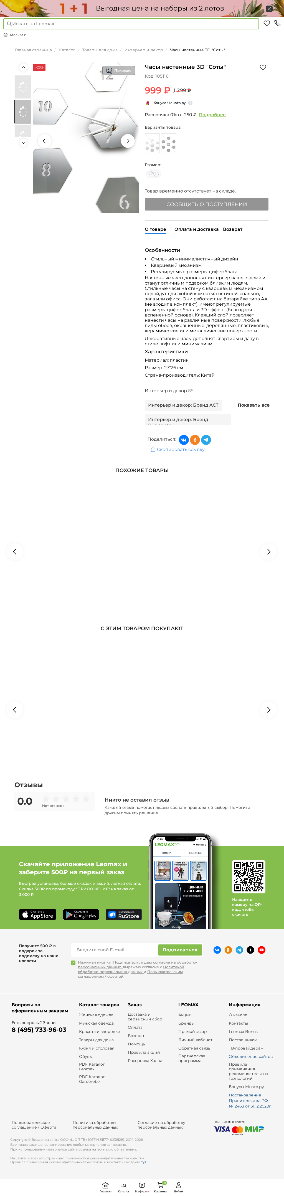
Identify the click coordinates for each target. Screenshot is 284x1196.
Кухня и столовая (96, 1048)
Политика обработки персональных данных (95, 1125)
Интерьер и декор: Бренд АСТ (183, 405)
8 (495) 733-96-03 (39, 1029)
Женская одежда (96, 1015)
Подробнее (212, 114)
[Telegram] (206, 440)
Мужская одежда (96, 1023)
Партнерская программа (191, 1058)
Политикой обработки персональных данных (131, 969)
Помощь (136, 1044)
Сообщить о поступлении (206, 204)
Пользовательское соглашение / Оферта (34, 1125)
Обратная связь (194, 1048)
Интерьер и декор (169, 390)
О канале (238, 1015)
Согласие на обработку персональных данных (161, 1125)
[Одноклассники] (195, 440)
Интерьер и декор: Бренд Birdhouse (178, 422)
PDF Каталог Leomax (92, 1066)
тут (143, 1162)
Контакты (238, 1023)
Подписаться (180, 949)
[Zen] (250, 950)
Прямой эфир (192, 1031)
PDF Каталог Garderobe (92, 1079)
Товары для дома (96, 1040)
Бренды (186, 1023)
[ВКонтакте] (184, 440)
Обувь (85, 1056)
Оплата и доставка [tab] (196, 229)
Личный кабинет (195, 1040)
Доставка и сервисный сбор (145, 1017)
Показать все (254, 405)
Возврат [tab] (232, 229)
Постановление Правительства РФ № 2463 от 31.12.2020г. (250, 1101)
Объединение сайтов (251, 1056)
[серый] (152, 143)
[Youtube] (261, 950)
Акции (185, 1015)
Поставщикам (243, 1040)
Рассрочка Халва (145, 1060)
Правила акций (144, 1052)
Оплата (135, 1027)
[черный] (168, 143)
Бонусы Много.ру (246, 1086)
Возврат (136, 1035)
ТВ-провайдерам (246, 1048)
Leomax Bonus (243, 1031)
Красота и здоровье (99, 1031)
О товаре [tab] (155, 229)
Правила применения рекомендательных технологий (248, 1071)
